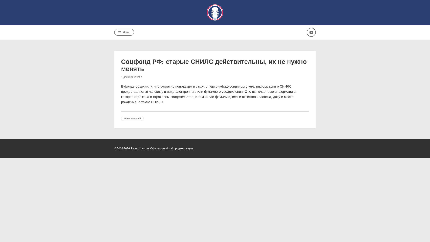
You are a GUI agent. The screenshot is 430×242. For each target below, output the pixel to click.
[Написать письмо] (311, 32)
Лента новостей (132, 118)
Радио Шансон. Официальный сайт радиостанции (162, 148)
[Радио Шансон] (215, 12)
